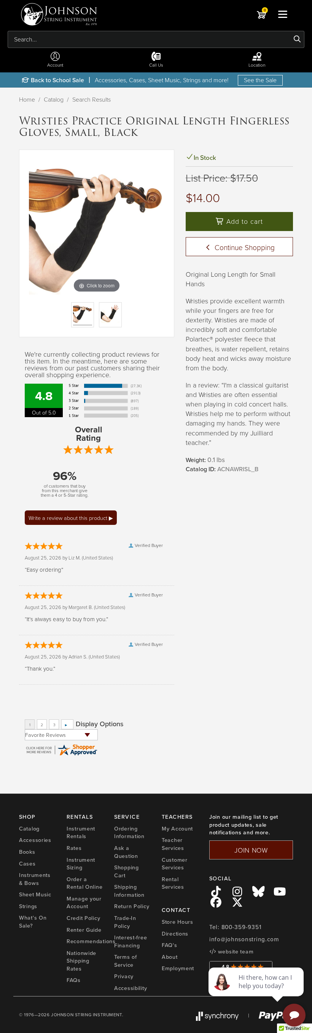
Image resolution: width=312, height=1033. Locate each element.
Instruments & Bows (35, 879)
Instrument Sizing (81, 864)
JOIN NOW (251, 849)
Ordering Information (129, 832)
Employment (178, 968)
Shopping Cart (126, 871)
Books (27, 852)
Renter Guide (84, 930)
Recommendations (91, 941)
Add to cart (243, 221)
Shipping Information (129, 891)
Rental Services (173, 883)
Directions (175, 933)
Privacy (124, 976)
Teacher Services (173, 844)
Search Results (91, 99)
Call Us (156, 65)
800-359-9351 (241, 927)
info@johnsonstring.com (244, 939)
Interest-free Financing (130, 941)
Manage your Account (84, 902)
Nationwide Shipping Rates (81, 961)
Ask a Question (126, 852)
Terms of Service (125, 961)
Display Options (99, 724)
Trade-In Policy (125, 922)
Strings (28, 906)
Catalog (54, 99)
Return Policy (131, 906)
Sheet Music (35, 894)
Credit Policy (83, 918)
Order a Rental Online (84, 883)
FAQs (74, 980)
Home (27, 99)
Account (55, 65)
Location (256, 65)
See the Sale (260, 80)
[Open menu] (282, 14)
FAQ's (169, 945)
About (170, 957)
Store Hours (177, 922)
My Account (177, 828)
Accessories (35, 840)
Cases (27, 863)
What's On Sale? (32, 921)
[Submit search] (297, 39)
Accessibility (130, 988)
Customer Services (175, 864)
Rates (74, 848)
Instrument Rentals (81, 832)
